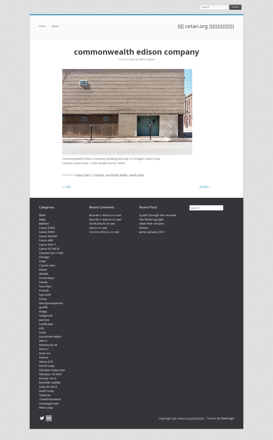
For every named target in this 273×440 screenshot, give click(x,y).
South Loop (136, 175)
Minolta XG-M (48, 345)
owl (118, 215)
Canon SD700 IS (49, 248)
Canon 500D (47, 232)
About (55, 26)
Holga (43, 311)
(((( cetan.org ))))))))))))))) (206, 26)
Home (42, 26)
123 (66, 186)
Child (42, 261)
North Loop (46, 366)
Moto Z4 (44, 353)
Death (43, 269)
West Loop (46, 407)
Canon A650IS (48, 236)
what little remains (151, 223)
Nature (43, 357)
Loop (42, 332)
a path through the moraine (157, 215)
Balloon (44, 223)
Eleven (143, 228)
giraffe (43, 307)
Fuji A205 (45, 294)
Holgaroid (45, 315)
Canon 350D (47, 228)
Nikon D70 (46, 361)
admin (151, 59)
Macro (43, 340)
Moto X (43, 349)
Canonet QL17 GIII (51, 253)
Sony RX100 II (48, 387)
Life (41, 328)
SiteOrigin (227, 418)
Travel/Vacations (50, 399)
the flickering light (151, 219)
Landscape (46, 324)
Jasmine (44, 320)
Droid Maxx (46, 278)
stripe (205, 186)
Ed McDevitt (97, 223)
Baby (42, 219)
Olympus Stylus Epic (52, 370)
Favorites (45, 286)
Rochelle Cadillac (50, 382)
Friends (44, 290)
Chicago (99, 175)
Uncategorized (48, 403)
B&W (42, 215)
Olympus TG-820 (50, 374)
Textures (45, 395)
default (43, 273)
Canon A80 (46, 240)
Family (43, 282)
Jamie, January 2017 (152, 232)
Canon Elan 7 (83, 175)
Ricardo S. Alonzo (100, 215)
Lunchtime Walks (116, 175)
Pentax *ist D (47, 378)
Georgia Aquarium (51, 303)
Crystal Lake (47, 265)
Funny (43, 299)
